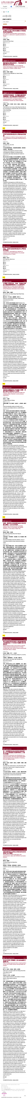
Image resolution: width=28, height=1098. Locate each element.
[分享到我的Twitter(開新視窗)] (8, 11)
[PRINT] (4, 11)
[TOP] (25, 1095)
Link (25, 28)
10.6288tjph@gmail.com (8, 1089)
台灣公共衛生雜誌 (7, 2)
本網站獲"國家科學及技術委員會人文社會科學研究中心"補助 (11, 1097)
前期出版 (3, 8)
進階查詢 (5, 24)
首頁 (1, 8)
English (5, 6)
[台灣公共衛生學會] (4, 1094)
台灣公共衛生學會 (20, 6)
